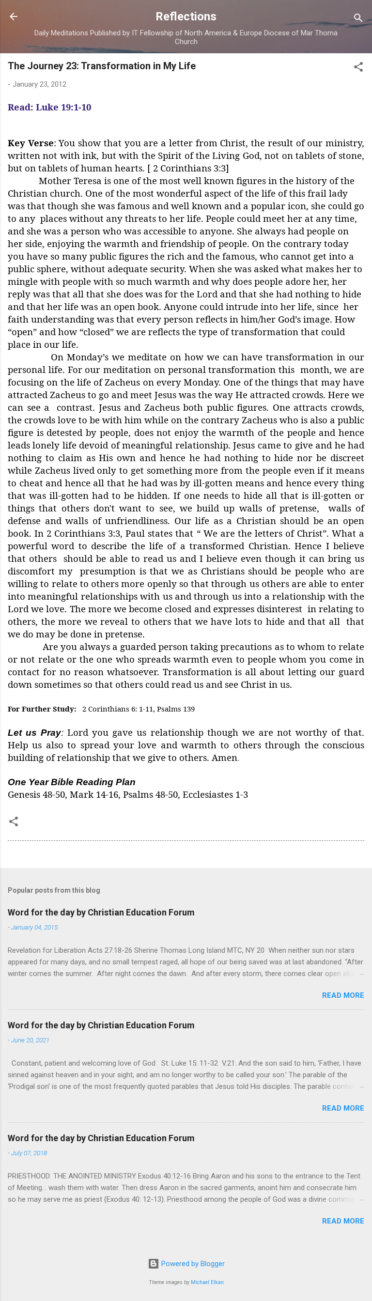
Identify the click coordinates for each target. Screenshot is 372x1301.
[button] (358, 68)
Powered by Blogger (192, 1263)
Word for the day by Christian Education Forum (101, 912)
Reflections (186, 16)
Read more (343, 995)
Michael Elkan (207, 1282)
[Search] (358, 19)
